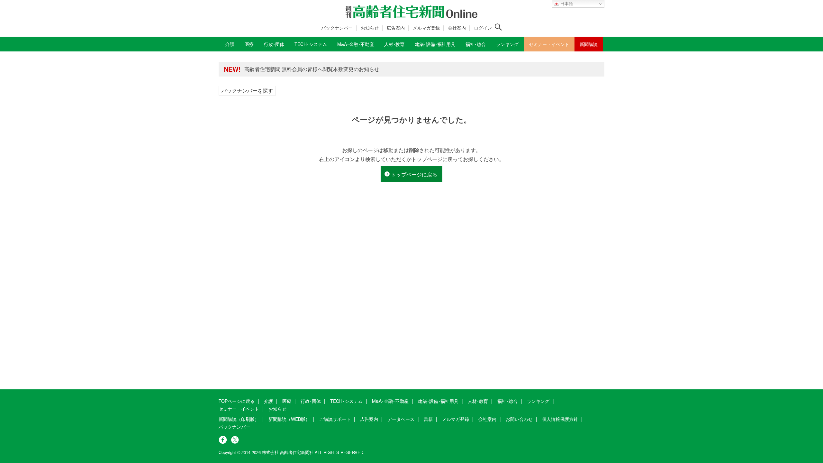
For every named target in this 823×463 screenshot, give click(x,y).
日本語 (566, 3)
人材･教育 (478, 401)
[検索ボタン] (498, 27)
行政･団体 (311, 401)
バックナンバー (337, 27)
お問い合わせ (519, 419)
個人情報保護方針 (560, 419)
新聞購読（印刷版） (239, 419)
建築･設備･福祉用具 (438, 401)
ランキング (538, 401)
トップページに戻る (414, 174)
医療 (286, 401)
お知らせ (370, 27)
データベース (400, 419)
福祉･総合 (507, 401)
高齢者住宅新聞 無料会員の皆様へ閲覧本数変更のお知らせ (311, 69)
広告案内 (396, 27)
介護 (268, 401)
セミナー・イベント (239, 408)
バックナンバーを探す (247, 90)
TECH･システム (346, 401)
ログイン (483, 27)
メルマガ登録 (426, 27)
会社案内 (457, 27)
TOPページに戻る (237, 401)
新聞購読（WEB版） (289, 419)
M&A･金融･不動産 (390, 401)
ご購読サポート (335, 419)
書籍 (428, 419)
